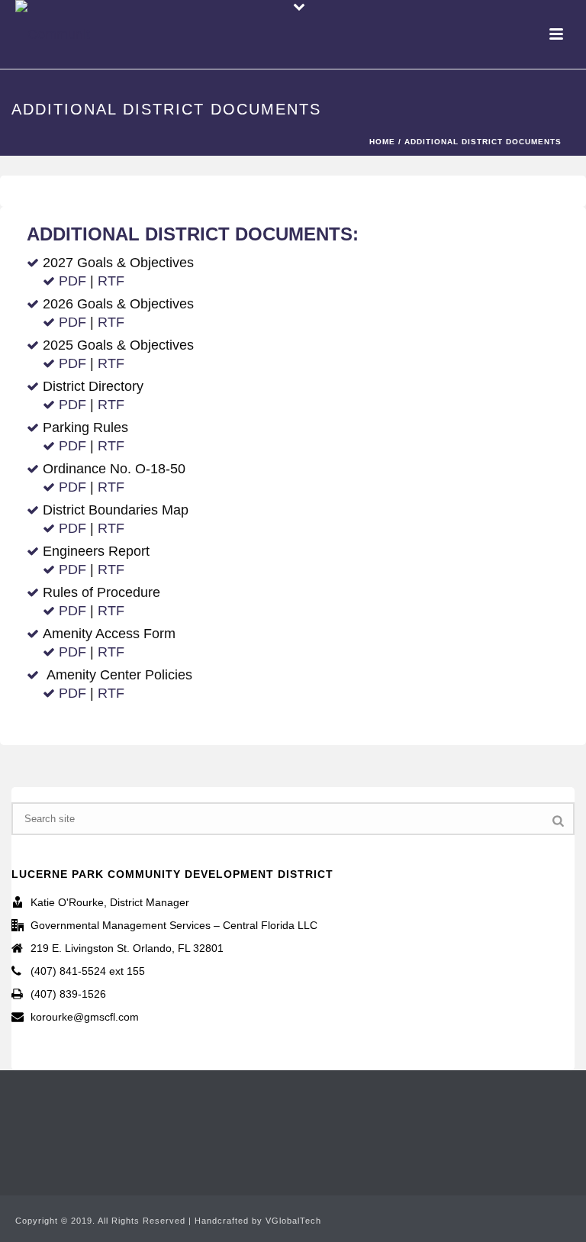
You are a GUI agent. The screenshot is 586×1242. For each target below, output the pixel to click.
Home (382, 141)
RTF (111, 281)
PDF (72, 281)
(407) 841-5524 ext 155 (88, 971)
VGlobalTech (293, 1220)
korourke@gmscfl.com (85, 1017)
